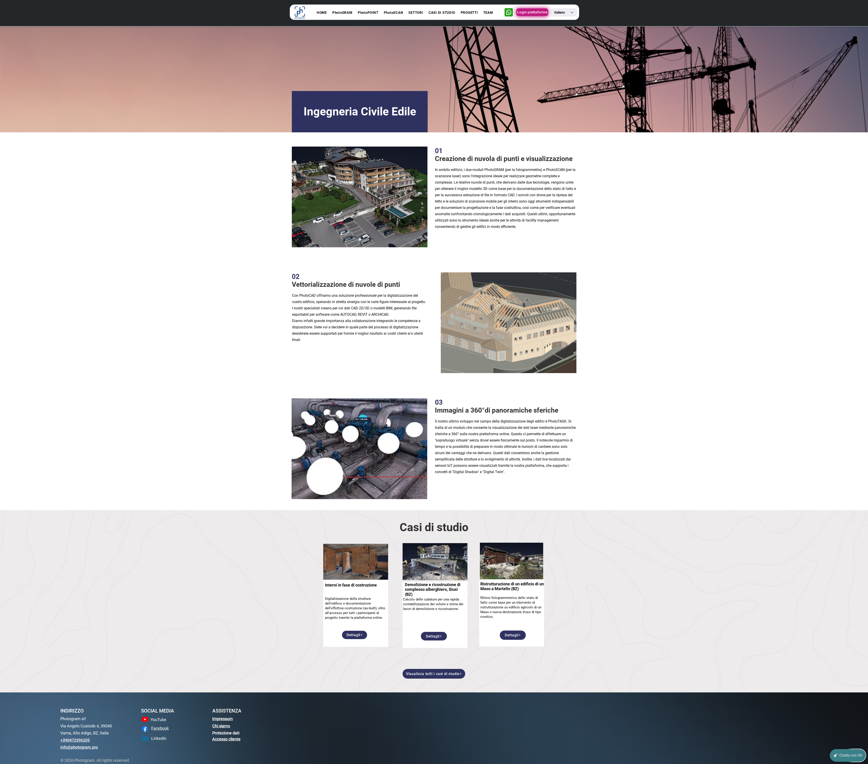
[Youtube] (145, 719)
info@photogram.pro (79, 747)
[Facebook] (145, 729)
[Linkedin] (145, 739)
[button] (416, 12)
